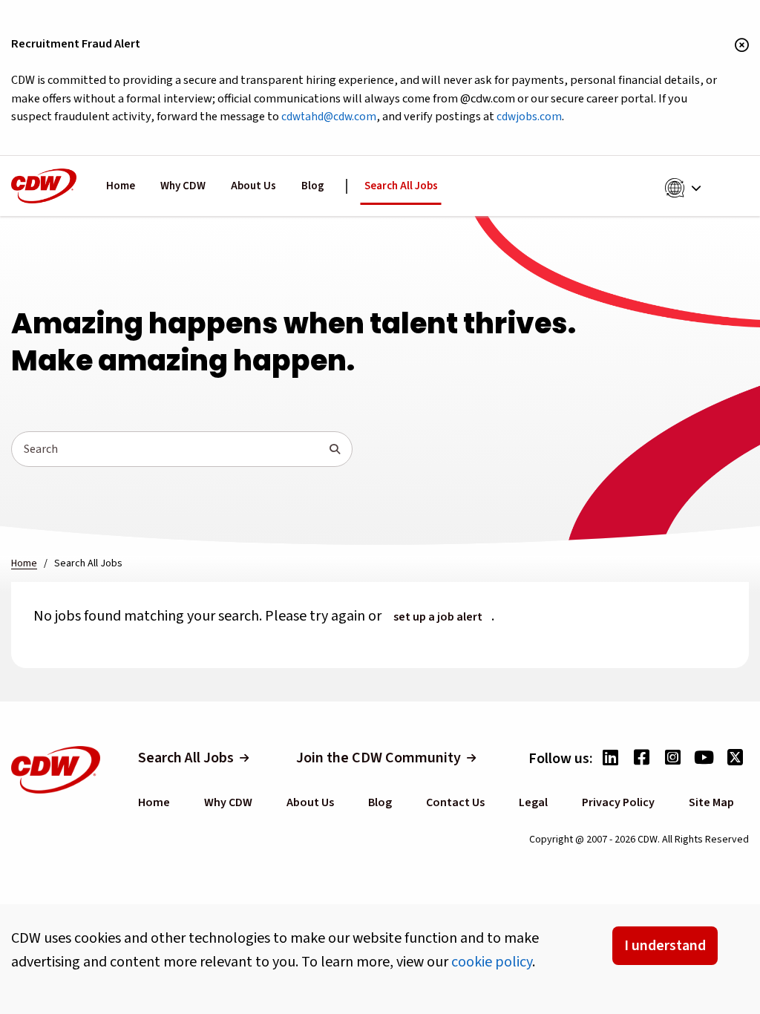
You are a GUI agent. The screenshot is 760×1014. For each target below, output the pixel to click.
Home (120, 186)
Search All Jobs (401, 186)
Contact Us (455, 802)
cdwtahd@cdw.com (328, 116)
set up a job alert (437, 617)
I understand (665, 945)
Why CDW (183, 186)
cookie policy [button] (491, 962)
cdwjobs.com (529, 116)
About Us (253, 186)
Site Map (711, 802)
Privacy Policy (618, 802)
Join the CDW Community (378, 758)
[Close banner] (742, 46)
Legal (533, 802)
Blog (312, 186)
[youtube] (703, 758)
